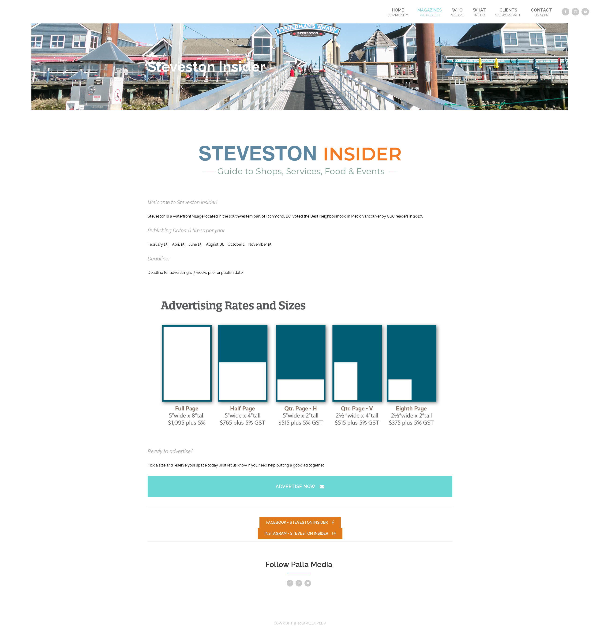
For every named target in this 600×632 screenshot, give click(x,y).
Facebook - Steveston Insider (297, 522)
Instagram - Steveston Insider (296, 533)
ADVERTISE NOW (295, 486)
